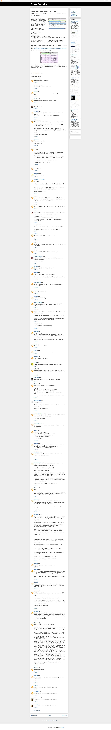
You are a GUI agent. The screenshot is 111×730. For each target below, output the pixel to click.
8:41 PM (35, 485)
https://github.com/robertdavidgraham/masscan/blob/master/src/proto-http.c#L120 (50, 48)
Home (49, 715)
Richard (35, 430)
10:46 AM (36, 427)
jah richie (36, 266)
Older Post (64, 715)
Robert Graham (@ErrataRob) (73, 12)
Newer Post (34, 715)
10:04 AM (36, 566)
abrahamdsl (36, 377)
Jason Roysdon (37, 423)
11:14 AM (36, 440)
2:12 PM (35, 459)
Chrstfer (36, 98)
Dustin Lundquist (38, 302)
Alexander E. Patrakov (39, 179)
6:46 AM (35, 231)
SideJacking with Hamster (74, 55)
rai (34, 204)
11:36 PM (36, 608)
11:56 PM (36, 170)
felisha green (37, 697)
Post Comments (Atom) (52, 720)
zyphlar (35, 147)
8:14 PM (35, 96)
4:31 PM (35, 82)
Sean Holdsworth (38, 462)
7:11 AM (35, 620)
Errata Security (38, 4)
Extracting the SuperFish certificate (77, 44)
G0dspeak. (36, 173)
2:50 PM (35, 321)
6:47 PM (35, 588)
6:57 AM (35, 239)
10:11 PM (36, 136)
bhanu (35, 685)
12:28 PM (36, 287)
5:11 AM (35, 222)
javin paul (36, 675)
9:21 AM (35, 682)
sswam (35, 362)
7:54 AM (35, 247)
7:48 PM (35, 353)
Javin (35, 680)
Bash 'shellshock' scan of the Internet (77, 67)
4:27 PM (35, 341)
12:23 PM (36, 279)
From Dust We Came (38, 413)
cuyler (35, 344)
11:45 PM (36, 164)
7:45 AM (35, 688)
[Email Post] (42, 72)
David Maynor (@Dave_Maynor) (74, 15)
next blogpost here (49, 64)
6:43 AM (35, 560)
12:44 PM (36, 299)
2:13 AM (35, 381)
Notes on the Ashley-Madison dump (74, 120)
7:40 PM (35, 701)
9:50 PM (35, 102)
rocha (35, 368)
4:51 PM (35, 88)
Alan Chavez (36, 105)
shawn (35, 350)
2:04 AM (35, 496)
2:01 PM (35, 307)
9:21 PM (35, 366)
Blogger (62, 727)
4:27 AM (35, 208)
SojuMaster (36, 452)
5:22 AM (35, 397)
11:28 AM (36, 269)
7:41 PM (35, 707)
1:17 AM (35, 193)
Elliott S (35, 91)
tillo (34, 196)
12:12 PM (36, 449)
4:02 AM (35, 695)
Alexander (36, 514)
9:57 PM (35, 117)
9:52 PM (35, 108)
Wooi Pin (36, 356)
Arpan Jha (36, 691)
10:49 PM (36, 665)
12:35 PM (36, 293)
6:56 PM (35, 672)
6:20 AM (35, 410)
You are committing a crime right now (74, 22)
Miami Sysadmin (37, 282)
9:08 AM (35, 253)
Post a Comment (36, 710)
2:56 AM (35, 511)
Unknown (36, 78)
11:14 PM (36, 374)
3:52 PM (35, 328)
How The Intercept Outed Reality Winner (77, 32)
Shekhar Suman (37, 400)
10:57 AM (36, 263)
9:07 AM (35, 420)
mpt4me (35, 233)
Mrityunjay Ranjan (38, 256)
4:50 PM (35, 579)
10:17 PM (36, 145)
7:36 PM (35, 347)
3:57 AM (35, 202)
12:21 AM (36, 176)
